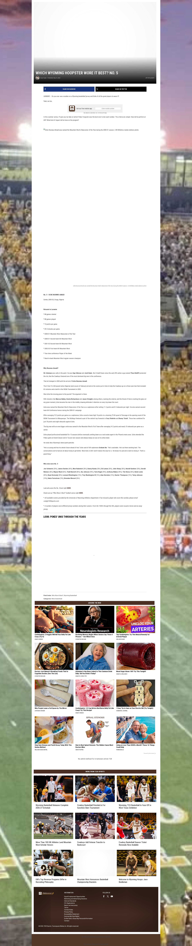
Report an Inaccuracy (71, 905)
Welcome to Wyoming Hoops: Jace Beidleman (133, 880)
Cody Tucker (43, 78)
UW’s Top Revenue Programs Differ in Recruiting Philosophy (51, 880)
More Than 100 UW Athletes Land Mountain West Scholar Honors (53, 843)
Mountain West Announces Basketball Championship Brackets (92, 880)
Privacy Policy (68, 912)
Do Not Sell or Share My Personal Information (78, 918)
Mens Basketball (57, 599)
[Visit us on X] (109, 896)
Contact (66, 921)
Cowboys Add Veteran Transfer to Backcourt (91, 843)
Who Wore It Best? (57, 595)
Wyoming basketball (70, 595)
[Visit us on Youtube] (113, 896)
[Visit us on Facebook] (105, 896)
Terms (66, 907)
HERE (69, 488)
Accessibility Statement (71, 914)
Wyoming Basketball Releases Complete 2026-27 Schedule (52, 806)
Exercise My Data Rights (71, 916)
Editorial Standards (70, 901)
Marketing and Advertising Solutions (75, 899)
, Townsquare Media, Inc (58, 926)
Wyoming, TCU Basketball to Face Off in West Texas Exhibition (135, 806)
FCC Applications (69, 903)
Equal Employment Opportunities (74, 896)
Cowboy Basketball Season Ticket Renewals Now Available (132, 843)
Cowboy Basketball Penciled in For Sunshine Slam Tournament (91, 806)
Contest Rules (68, 910)
